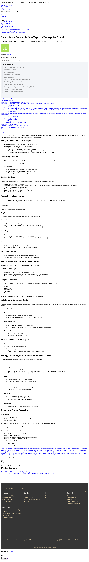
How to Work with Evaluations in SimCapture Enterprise (16, 472)
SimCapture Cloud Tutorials (8, 31)
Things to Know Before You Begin (14, 67)
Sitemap (22, 540)
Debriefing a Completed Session (13, 82)
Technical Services (28, 497)
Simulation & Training (8, 496)
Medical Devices (6, 501)
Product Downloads (72, 501)
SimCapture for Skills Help (8, 111)
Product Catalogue (72, 499)
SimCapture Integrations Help (9, 119)
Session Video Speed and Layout (13, 84)
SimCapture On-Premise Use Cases (34, 110)
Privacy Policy (6, 540)
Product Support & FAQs (73, 503)
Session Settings (9, 72)
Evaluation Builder (6, 122)
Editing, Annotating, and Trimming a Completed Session (21, 87)
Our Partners (5, 519)
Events (47, 496)
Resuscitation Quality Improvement (33, 499)
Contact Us (4, 16)
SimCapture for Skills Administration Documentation (15, 113)
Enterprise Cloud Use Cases (8, 125)
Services (27, 493)
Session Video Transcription (19, 122)
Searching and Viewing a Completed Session (17, 79)
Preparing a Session (10, 69)
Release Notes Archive (7, 100)
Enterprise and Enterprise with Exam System (13, 32)
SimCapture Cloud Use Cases (9, 124)
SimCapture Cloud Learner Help (10, 105)
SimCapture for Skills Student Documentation (42, 113)
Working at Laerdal (7, 517)
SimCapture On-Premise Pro (72, 108)
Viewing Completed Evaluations (13, 91)
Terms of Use (15, 540)
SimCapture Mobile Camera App (10, 116)
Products (5, 493)
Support (70, 493)
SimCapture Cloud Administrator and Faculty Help (15, 29)
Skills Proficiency (6, 497)
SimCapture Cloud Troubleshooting (45, 103)
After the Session (9, 77)
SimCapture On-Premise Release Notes (11, 108)
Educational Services (29, 496)
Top (85, 491)
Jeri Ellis (9, 54)
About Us (6, 507)
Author (11, 551)
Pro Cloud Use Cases (22, 125)
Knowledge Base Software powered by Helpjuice (44, 547)
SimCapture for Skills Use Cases (64, 113)
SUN (46, 497)
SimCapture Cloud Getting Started (10, 103)
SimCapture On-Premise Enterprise (54, 108)
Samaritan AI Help (6, 121)
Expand (9, 558)
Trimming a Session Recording (13, 89)
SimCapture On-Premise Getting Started (55, 110)
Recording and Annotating (12, 74)
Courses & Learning (7, 499)
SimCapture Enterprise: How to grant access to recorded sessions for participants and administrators (28, 473)
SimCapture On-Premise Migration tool (33, 108)
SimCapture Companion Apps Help (10, 118)
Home (2, 28)
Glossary (3, 129)
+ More (3, 132)
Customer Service (71, 497)
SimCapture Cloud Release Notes (10, 99)
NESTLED (26, 501)
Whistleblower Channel (32, 540)
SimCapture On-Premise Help (9, 107)
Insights (48, 493)
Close (3, 558)
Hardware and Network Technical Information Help (15, 127)
